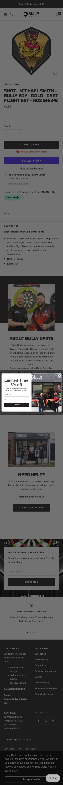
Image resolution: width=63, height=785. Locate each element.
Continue (17, 405)
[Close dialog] (59, 375)
